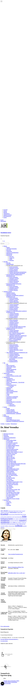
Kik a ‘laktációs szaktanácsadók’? (16, 333)
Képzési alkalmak (13, 360)
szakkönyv (20, 522)
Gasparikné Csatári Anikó (12, 483)
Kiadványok (9, 255)
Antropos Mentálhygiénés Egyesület (17, 326)
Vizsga (7, 394)
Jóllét (24, 516)
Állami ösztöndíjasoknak (12, 391)
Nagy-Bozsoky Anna (11, 461)
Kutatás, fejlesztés (10, 409)
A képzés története (13, 305)
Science (16, 522)
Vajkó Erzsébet (9, 497)
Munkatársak (9, 254)
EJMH (10, 259)
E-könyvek (11, 257)
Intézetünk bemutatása (11, 248)
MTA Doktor (17, 520)
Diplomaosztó (12, 405)
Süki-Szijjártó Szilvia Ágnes (12, 468)
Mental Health (24, 518)
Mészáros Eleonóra (10, 458)
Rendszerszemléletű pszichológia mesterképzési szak (13, 284)
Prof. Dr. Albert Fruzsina (12, 475)
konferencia (4, 518)
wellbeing (18, 526)
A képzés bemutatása (14, 304)
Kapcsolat (8, 250)
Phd (4, 363)
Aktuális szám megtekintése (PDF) (11, 680)
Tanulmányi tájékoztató (14, 355)
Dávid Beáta (9, 479)
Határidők (8, 388)
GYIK (7, 395)
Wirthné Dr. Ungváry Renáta (12, 498)
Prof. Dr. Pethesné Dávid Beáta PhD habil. (16, 463)
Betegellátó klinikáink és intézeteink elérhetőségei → (10, 639)
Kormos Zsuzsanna (10, 454)
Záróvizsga (11, 404)
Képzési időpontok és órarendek (13, 401)
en (4, 241)
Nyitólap (3, 423)
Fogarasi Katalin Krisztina (12, 449)
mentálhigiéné (5, 520)
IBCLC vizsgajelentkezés (15, 339)
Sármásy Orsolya (10, 466)
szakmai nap (24, 522)
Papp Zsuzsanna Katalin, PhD (13, 489)
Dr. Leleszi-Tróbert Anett (12, 494)
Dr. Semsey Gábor (10, 490)
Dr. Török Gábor (10, 448)
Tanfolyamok (6, 373)
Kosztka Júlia (9, 455)
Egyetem (5, 209)
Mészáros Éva (9, 459)
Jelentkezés (8, 368)
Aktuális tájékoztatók (14, 302)
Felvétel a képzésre (13, 269)
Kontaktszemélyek (13, 270)
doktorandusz (13, 512)
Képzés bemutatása (13, 266)
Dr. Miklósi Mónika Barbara (12, 445)
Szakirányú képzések (11, 294)
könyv (14, 518)
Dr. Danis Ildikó (10, 480)
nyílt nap (11, 522)
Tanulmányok (6, 377)
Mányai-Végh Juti (10, 457)
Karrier (5, 217)
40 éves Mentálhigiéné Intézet (13, 420)
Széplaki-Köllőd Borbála (12, 470)
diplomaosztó (7, 512)
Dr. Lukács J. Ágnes (11, 444)
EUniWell (4, 514)
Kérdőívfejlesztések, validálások (13, 413)
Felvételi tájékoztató (13, 331)
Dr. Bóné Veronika (10, 478)
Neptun (5, 211)
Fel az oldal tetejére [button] (5, 626)
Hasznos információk (14, 281)
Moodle (5, 212)
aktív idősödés (4, 511)
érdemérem (2, 527)
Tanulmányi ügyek (10, 379)
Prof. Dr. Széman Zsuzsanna (12, 493)
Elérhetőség (9, 400)
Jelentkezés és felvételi (11, 398)
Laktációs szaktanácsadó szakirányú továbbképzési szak (14, 328)
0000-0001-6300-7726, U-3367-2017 (16, 573)
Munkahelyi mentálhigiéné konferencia (15, 421)
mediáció (20, 518)
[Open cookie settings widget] (2, 683)
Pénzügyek (8, 383)
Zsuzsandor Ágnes (10, 472)
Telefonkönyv (6, 213)
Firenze (21, 514)
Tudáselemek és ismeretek (15, 334)
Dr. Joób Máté (9, 441)
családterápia (3, 512)
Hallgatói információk (11, 369)
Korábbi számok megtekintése (10, 682)
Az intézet (7, 423)
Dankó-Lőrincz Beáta (11, 440)
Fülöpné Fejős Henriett (11, 450)
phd (14, 522)
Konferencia (6, 416)
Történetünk (9, 251)
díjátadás (18, 512)
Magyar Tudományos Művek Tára (16, 567)
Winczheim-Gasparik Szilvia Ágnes (14, 481)
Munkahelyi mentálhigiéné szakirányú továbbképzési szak (15, 296)
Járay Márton (9, 485)
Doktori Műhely (10, 370)
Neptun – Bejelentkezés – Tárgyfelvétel (15, 382)
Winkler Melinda (10, 471)
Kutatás (5, 407)
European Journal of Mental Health (14, 514)
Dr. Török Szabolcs (10, 496)
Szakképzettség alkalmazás (15, 338)
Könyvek (11, 256)
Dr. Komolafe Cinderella (12, 442)
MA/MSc (5, 261)
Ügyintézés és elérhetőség (12, 396)
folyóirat (24, 514)
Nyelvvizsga (9, 399)
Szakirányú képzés (7, 291)
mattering (17, 518)
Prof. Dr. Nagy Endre (11, 462)
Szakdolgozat (9, 403)
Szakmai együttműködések (12, 252)
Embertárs (11, 260)
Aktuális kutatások (10, 411)
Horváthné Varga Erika (11, 453)
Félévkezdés (9, 381)
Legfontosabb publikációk (12, 412)
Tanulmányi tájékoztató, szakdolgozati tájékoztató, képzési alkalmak (17, 336)
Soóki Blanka (9, 467)
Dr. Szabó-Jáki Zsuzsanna (12, 484)
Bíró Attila (8, 476)
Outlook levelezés (7, 214)
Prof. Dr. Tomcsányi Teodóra (13, 465)
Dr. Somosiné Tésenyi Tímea (13, 492)
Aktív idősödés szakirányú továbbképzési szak (16, 352)
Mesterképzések (10, 264)
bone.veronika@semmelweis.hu (15, 554)
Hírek (4, 414)
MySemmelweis (7, 216)
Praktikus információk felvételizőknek (17, 272)
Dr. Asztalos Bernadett (11, 474)
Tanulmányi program (14, 268)
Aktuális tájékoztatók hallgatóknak (17, 273)
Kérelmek (11, 386)
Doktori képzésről (10, 365)
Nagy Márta (9, 488)
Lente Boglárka (9, 487)
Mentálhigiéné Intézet (6, 232)
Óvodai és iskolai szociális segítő (13, 375)
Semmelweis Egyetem (6, 683)
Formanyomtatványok (11, 385)
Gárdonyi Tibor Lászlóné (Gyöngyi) (14, 452)
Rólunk (5, 246)
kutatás (10, 518)
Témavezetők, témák (11, 366)
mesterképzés (12, 520)
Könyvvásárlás (9, 392)
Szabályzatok (9, 387)
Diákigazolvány (9, 390)
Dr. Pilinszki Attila (10, 446)
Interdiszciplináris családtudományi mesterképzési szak (14, 275)
